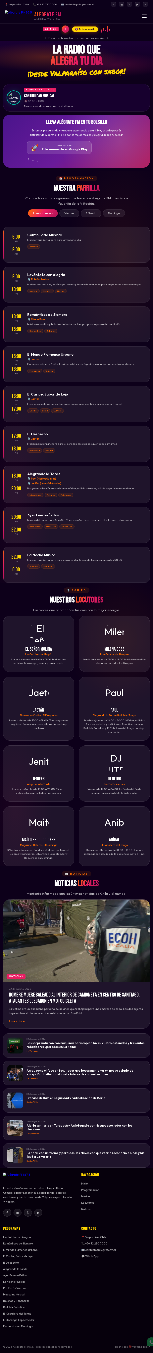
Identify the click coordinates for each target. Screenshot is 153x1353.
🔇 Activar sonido (85, 29)
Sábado (91, 213)
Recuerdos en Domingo (18, 1326)
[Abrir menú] (144, 16)
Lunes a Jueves (43, 213)
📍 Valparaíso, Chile (94, 1237)
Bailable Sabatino (14, 1307)
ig (122, 4)
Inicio (84, 1183)
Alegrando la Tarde (15, 1269)
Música (85, 1196)
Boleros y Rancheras (16, 1301)
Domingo (114, 213)
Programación (90, 1190)
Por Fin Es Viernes (14, 1288)
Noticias (86, 1209)
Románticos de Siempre (18, 1243)
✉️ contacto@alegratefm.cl (98, 1250)
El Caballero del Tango (17, 1313)
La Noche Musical (14, 1281)
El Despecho (11, 1262)
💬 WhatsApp (90, 1256)
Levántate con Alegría (17, 1237)
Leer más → (17, 1021)
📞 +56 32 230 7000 (94, 1243)
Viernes (69, 213)
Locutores (87, 1202)
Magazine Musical (14, 1294)
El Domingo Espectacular (18, 1320)
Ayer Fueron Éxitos (15, 1275)
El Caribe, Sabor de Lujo (18, 1256)
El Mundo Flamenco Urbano (20, 1250)
